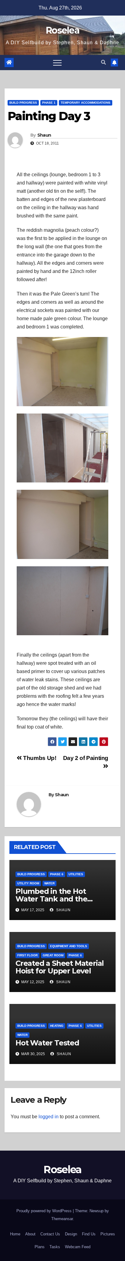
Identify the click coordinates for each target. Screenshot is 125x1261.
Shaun (44, 135)
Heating (56, 1025)
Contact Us (50, 1234)
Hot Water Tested (47, 1042)
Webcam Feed (77, 1247)
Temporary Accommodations (85, 102)
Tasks (54, 1247)
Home (15, 1234)
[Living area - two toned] (62, 371)
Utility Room (28, 883)
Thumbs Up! (39, 758)
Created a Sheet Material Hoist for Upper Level (59, 967)
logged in (49, 1116)
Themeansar (62, 1218)
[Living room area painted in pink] (62, 448)
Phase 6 (56, 874)
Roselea (62, 30)
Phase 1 (49, 102)
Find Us (89, 1234)
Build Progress (23, 102)
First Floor (27, 955)
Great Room (53, 955)
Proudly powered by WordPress (44, 1211)
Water (49, 883)
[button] (103, 62)
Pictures (107, 1234)
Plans (40, 1247)
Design (71, 1234)
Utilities (76, 874)
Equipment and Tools (68, 946)
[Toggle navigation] (57, 62)
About (30, 1234)
